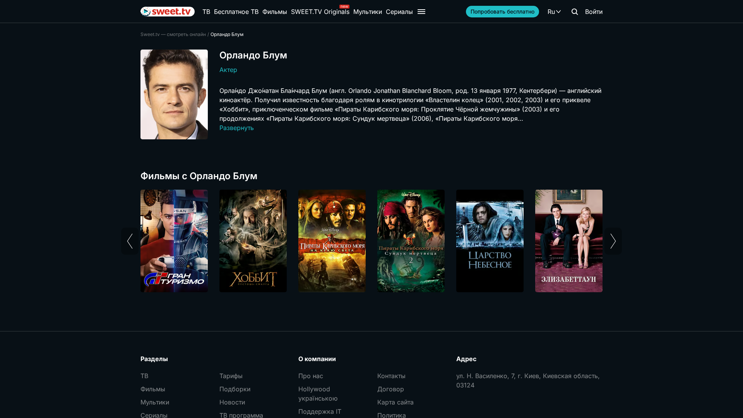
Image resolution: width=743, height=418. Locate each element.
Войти (594, 11)
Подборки (234, 389)
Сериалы (399, 11)
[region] (371, 241)
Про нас (310, 376)
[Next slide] (613, 241)
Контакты (391, 376)
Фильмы (274, 11)
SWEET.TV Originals (320, 11)
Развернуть (236, 128)
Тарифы (231, 376)
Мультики (367, 11)
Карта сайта (395, 402)
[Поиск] (574, 11)
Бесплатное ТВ (236, 11)
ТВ (206, 11)
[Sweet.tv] (167, 12)
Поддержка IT (319, 411)
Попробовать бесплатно (502, 11)
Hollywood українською (317, 393)
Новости (232, 402)
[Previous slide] (130, 241)
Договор (390, 389)
